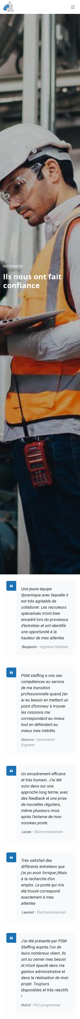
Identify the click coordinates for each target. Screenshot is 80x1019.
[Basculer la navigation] (73, 7)
